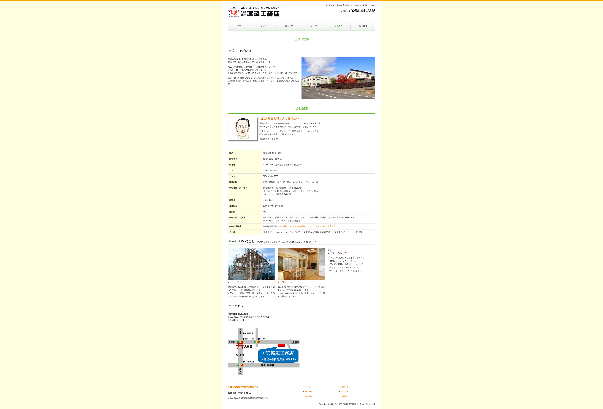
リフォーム (314, 26)
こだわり (265, 26)
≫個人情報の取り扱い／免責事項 (243, 387)
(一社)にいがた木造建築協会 (294, 226)
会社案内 (338, 26)
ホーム (240, 26)
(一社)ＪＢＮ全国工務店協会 (323, 226)
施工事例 (289, 26)
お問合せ (363, 26)
